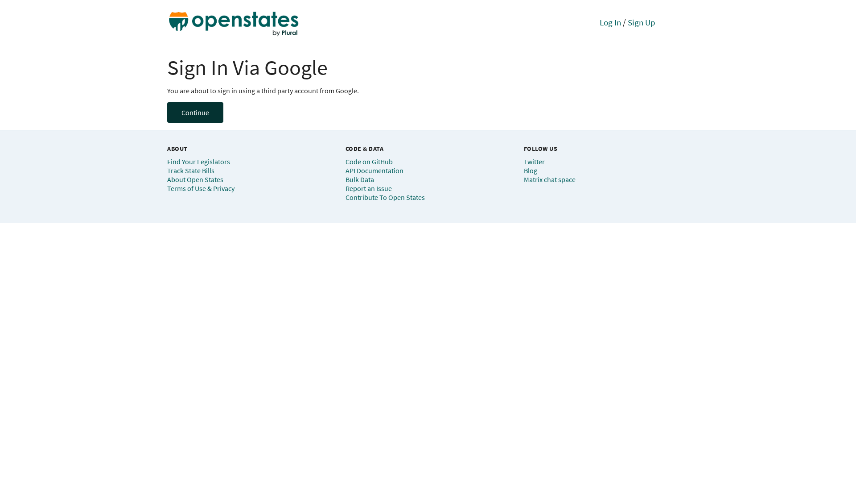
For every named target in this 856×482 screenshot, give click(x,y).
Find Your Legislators (198, 161)
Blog (530, 170)
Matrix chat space (550, 179)
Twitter (534, 161)
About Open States (195, 179)
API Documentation (374, 170)
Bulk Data (360, 179)
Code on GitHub (369, 161)
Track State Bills (190, 170)
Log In (610, 22)
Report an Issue (369, 188)
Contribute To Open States (385, 197)
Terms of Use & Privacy (201, 188)
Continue (195, 112)
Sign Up (641, 22)
